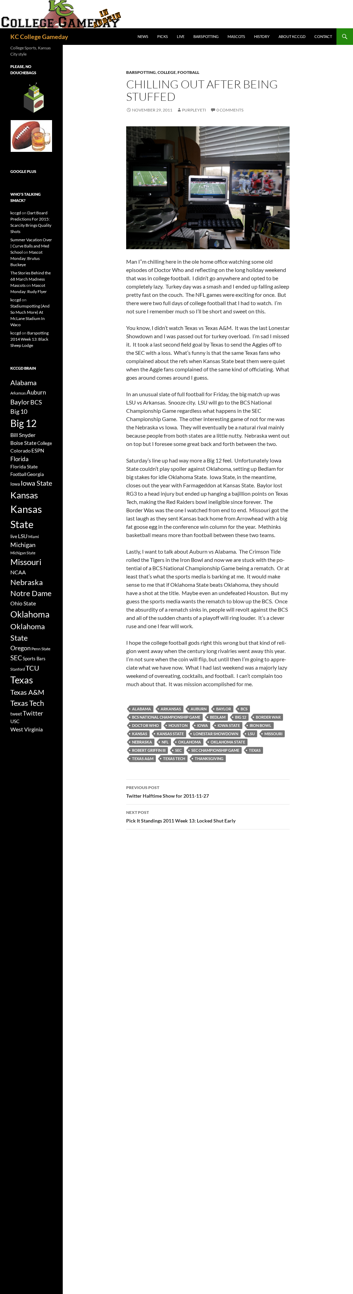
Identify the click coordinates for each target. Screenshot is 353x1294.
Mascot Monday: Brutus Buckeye (26, 258)
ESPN (37, 451)
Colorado (20, 451)
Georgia (35, 474)
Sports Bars (34, 658)
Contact (323, 36)
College (167, 72)
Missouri (273, 733)
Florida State (24, 466)
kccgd (15, 212)
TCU (32, 668)
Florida (19, 459)
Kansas (139, 733)
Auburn (198, 709)
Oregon (20, 648)
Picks (162, 36)
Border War (268, 717)
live (13, 536)
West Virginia (26, 729)
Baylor (223, 709)
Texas (255, 750)
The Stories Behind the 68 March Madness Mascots (30, 279)
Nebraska (142, 742)
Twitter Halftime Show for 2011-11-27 (167, 792)
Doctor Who (145, 725)
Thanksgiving (209, 758)
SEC (178, 750)
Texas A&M (142, 758)
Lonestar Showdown (215, 733)
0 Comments (229, 110)
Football (188, 72)
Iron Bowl (260, 725)
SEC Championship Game (215, 750)
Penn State (40, 648)
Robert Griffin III (148, 750)
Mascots (236, 36)
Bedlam (217, 717)
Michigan (23, 544)
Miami (33, 536)
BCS (244, 709)
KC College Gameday (39, 36)
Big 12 (240, 717)
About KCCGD (292, 36)
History (262, 36)
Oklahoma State (228, 742)
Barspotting (206, 36)
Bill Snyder (23, 434)
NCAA (18, 572)
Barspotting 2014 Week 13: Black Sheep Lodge (29, 339)
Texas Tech (174, 758)
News (143, 36)
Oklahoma (189, 742)
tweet (16, 714)
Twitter (33, 713)
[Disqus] (208, 932)
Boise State (23, 443)
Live (180, 36)
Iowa (202, 725)
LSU (251, 733)
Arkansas (171, 709)
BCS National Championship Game (166, 717)
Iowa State (229, 725)
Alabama (141, 709)
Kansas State (170, 733)
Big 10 (18, 411)
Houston (178, 725)
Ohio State (23, 603)
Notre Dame (31, 593)
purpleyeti (194, 110)
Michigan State (23, 553)
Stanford (17, 669)
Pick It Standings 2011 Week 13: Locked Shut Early (180, 817)
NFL (165, 742)
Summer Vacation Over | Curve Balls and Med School (31, 246)
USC (15, 721)
